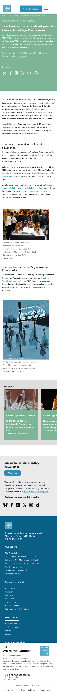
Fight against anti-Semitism (17, 609)
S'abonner (12, 473)
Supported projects (15, 582)
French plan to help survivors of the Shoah (23, 563)
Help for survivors (12, 605)
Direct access (12, 617)
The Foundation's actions (16, 553)
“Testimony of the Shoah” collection (20, 556)
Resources (9, 630)
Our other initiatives (13, 573)
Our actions (11, 547)
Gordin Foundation (13, 566)
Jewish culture (11, 602)
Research (9, 591)
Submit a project (30, 8)
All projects (10, 588)
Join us (8, 634)
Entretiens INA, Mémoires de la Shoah (21, 560)
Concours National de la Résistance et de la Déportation (28, 187)
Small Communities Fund (16, 570)
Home (3, 15)
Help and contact (12, 623)
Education (9, 598)
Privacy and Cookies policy (36, 491)
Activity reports (12, 627)
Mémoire (9, 595)
